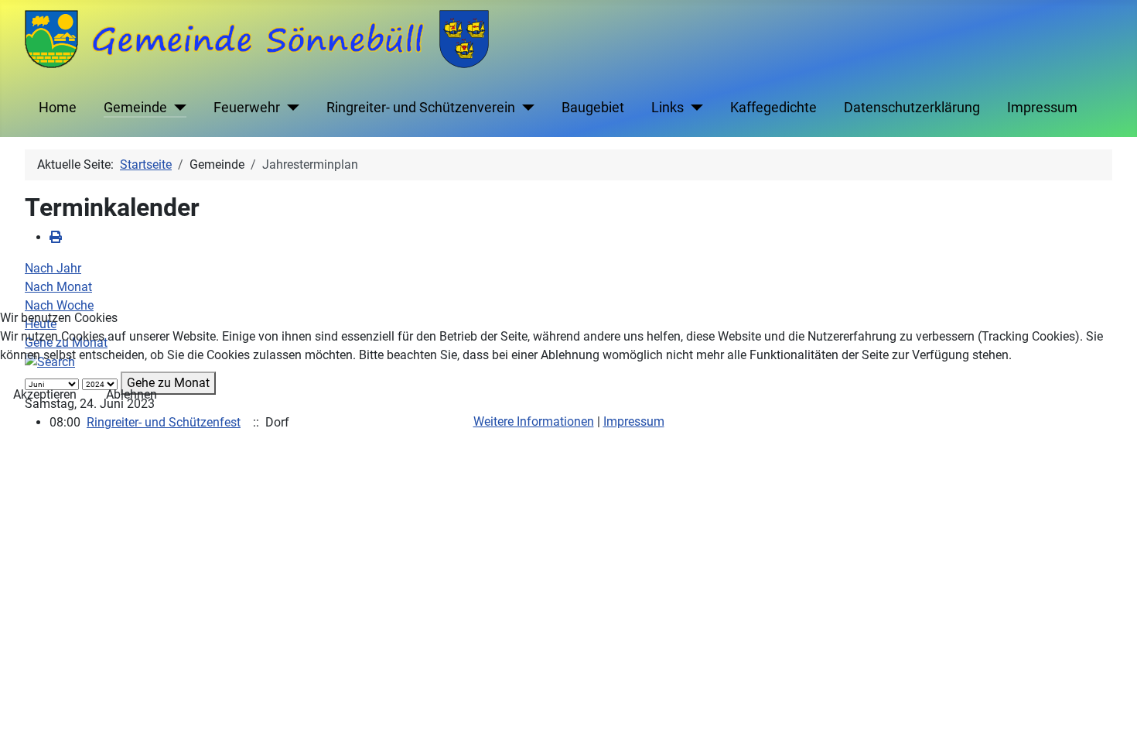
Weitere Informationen (533, 421)
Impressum (633, 421)
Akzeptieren (45, 394)
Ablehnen (131, 394)
